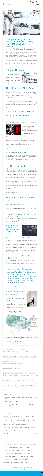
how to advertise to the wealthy (26, 366)
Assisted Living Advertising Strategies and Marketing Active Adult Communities (20, 427)
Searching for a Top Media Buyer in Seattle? (12, 430)
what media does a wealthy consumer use (11, 385)
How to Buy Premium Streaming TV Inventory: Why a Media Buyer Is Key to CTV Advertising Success (20, 417)
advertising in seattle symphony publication (26, 346)
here (11, 291)
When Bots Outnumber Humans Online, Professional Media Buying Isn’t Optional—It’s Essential (21, 398)
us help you (9, 341)
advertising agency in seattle (9, 346)
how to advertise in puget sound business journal (13, 363)
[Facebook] (18, 469)
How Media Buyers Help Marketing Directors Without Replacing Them (18, 456)
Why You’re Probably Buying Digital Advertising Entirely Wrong (17, 453)
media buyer (18, 378)
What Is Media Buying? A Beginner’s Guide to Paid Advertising (16, 459)
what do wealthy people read (9, 380)
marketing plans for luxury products (11, 375)
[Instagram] (22, 469)
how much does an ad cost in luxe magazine (28, 356)
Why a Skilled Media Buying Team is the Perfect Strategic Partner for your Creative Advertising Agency (20, 412)
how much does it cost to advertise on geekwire (13, 358)
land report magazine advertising (10, 373)
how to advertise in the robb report (10, 366)
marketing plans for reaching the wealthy (29, 375)
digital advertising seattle (23, 351)
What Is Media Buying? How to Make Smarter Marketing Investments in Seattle (20, 444)
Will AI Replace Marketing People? (11, 401)
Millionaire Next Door (17, 92)
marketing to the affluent (8, 378)
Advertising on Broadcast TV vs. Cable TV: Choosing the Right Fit (17, 450)
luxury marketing (32, 373)
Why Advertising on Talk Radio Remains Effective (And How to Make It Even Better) (21, 436)
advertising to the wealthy (8, 349)
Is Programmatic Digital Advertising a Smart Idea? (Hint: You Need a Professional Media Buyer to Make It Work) (21, 440)
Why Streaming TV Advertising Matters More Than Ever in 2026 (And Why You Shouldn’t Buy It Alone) (20, 405)
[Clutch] (30, 1)
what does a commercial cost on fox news (25, 380)
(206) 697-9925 (37, 1)
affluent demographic (20, 349)
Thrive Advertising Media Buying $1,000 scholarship (21, 467)
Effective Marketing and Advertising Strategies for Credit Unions (17, 447)
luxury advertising (23, 373)
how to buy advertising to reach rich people (12, 368)
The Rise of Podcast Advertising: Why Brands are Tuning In (16, 462)
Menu (37, 4)
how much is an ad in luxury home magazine (11, 361)
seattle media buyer (27, 378)
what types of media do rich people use (29, 385)
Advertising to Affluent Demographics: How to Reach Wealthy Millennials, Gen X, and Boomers (21, 421)
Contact (33, 2)
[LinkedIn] (20, 469)
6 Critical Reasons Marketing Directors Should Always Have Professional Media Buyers (21, 433)
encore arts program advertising (10, 354)
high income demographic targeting (10, 356)
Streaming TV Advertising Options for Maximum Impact (15, 424)
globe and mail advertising (24, 354)
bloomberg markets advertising (9, 351)
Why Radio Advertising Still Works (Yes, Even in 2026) (14, 408)
